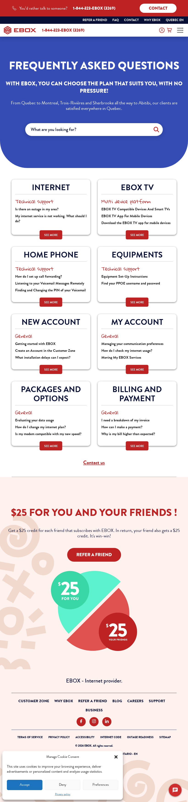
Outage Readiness (140, 737)
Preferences (100, 784)
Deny (62, 784)
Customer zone (33, 701)
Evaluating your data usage (34, 420)
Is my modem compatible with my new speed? (48, 433)
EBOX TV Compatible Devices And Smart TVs (135, 209)
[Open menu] (180, 30)
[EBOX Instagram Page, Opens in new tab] (94, 721)
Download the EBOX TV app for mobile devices (136, 222)
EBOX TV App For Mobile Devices (126, 216)
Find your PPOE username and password (130, 283)
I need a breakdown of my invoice (125, 420)
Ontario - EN (128, 754)
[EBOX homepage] (19, 30)
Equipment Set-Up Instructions (124, 276)
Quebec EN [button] (175, 20)
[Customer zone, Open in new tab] (162, 30)
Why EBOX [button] (152, 20)
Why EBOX (63, 701)
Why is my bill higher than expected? (128, 433)
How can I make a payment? (121, 427)
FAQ (115, 20)
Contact (158, 8)
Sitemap (165, 737)
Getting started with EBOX (35, 343)
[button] (116, 757)
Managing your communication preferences (132, 343)
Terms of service (30, 737)
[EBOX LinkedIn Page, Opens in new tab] (107, 721)
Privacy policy (62, 794)
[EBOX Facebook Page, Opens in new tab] (81, 721)
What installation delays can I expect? (42, 357)
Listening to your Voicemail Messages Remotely (49, 283)
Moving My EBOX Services (121, 357)
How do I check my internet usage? (126, 350)
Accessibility (84, 737)
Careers (135, 701)
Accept (25, 784)
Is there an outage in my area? (36, 209)
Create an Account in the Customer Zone (45, 350)
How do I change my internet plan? (40, 427)
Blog (117, 701)
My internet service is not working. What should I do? (51, 218)
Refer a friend (95, 20)
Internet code (110, 737)
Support (157, 701)
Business (94, 710)
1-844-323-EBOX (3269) (63, 30)
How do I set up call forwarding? (38, 276)
